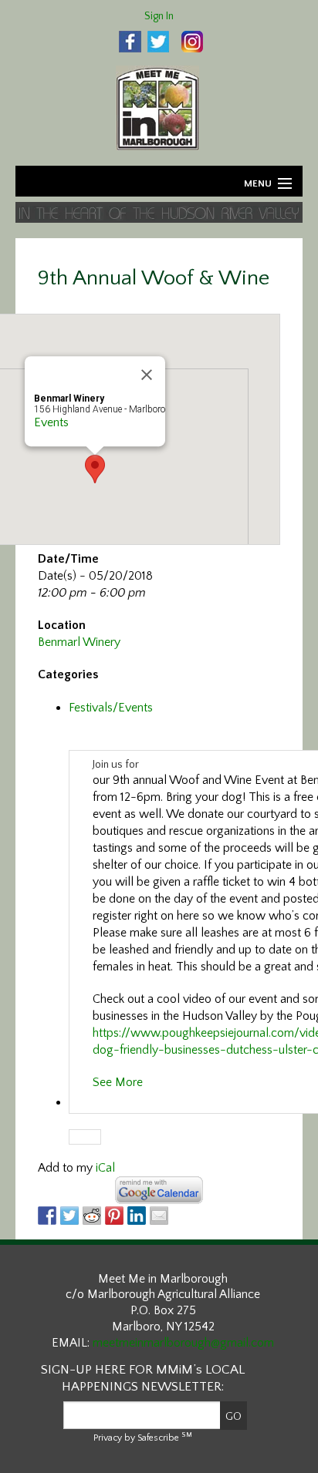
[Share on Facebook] (47, 1215)
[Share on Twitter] (69, 1215)
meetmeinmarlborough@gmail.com (183, 1343)
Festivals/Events (111, 708)
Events (51, 423)
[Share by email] (159, 1215)
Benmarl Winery (79, 642)
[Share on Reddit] (92, 1215)
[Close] (146, 375)
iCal (105, 1168)
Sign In (159, 16)
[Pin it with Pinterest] (114, 1215)
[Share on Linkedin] (136, 1215)
